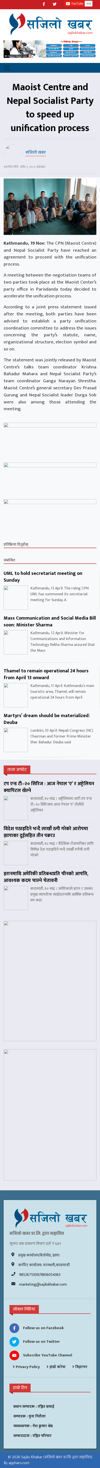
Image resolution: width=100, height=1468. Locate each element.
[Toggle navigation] (7, 68)
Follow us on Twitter (41, 1341)
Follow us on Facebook (43, 1328)
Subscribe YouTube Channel (47, 1355)
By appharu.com (16, 1463)
